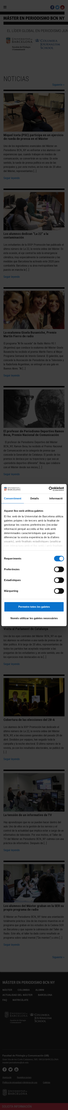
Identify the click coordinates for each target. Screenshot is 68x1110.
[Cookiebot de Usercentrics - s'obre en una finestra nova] (49, 489)
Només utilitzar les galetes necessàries (34, 618)
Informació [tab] (56, 498)
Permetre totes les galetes (34, 606)
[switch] (59, 569)
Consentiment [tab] (12, 498)
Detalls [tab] (34, 498)
